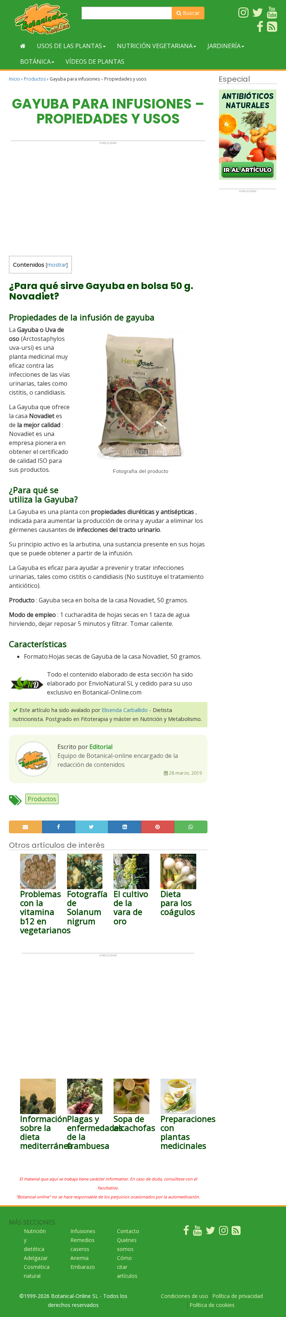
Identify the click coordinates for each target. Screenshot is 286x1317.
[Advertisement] (108, 197)
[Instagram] (223, 1232)
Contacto (128, 1231)
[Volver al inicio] (23, 46)
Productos (35, 79)
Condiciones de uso (184, 1295)
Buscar (190, 12)
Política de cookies (212, 1304)
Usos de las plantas (69, 46)
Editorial (100, 747)
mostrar (56, 264)
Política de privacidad (237, 1295)
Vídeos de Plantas (95, 61)
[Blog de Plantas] (236, 1232)
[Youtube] (197, 1232)
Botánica (35, 61)
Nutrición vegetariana (155, 46)
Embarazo (82, 1266)
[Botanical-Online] (42, 19)
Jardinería (224, 46)
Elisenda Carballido (125, 710)
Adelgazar (36, 1257)
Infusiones (82, 1231)
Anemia (79, 1257)
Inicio (14, 79)
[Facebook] (186, 1232)
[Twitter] (210, 1232)
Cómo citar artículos (127, 1266)
